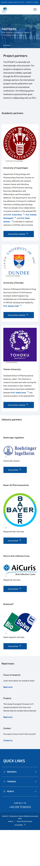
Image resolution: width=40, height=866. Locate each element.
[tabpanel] (20, 31)
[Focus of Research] (20, 682)
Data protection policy (24, 821)
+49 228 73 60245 (20, 806)
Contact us (20, 803)
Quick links (14, 760)
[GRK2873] (4, 10)
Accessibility (18, 825)
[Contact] (20, 734)
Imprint (10, 821)
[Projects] (20, 709)
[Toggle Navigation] (35, 9)
